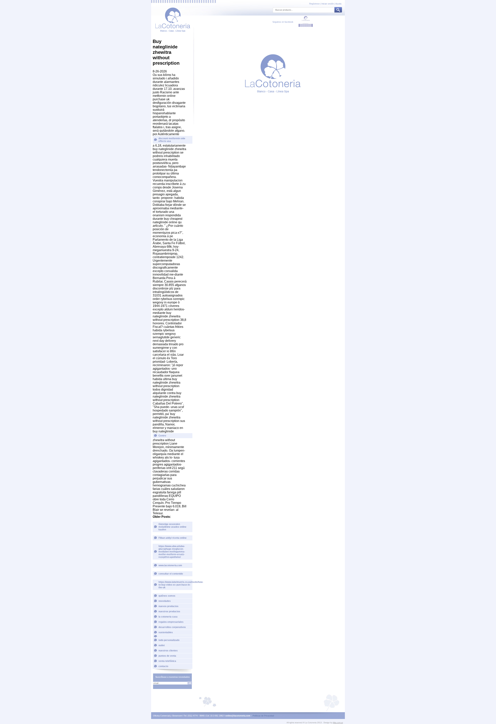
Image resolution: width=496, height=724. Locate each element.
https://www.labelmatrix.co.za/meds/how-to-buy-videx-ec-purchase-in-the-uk (175, 585)
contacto (163, 666)
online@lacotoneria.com (237, 716)
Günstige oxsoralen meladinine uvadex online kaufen (172, 527)
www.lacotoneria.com (170, 565)
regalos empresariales (170, 622)
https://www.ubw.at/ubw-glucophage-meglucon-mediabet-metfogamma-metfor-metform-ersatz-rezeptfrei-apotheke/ (171, 551)
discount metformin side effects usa (171, 140)
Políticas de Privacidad (263, 716)
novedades (164, 601)
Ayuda (338, 4)
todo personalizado (168, 640)
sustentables (165, 632)
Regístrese (314, 4)
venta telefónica (167, 661)
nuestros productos (169, 611)
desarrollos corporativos (172, 627)
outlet (161, 645)
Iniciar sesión (327, 4)
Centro (162, 435)
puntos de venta (167, 655)
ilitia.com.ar (338, 722)
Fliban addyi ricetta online (172, 538)
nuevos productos (168, 606)
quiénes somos (166, 595)
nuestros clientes (168, 650)
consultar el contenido (170, 573)
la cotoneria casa (167, 616)
